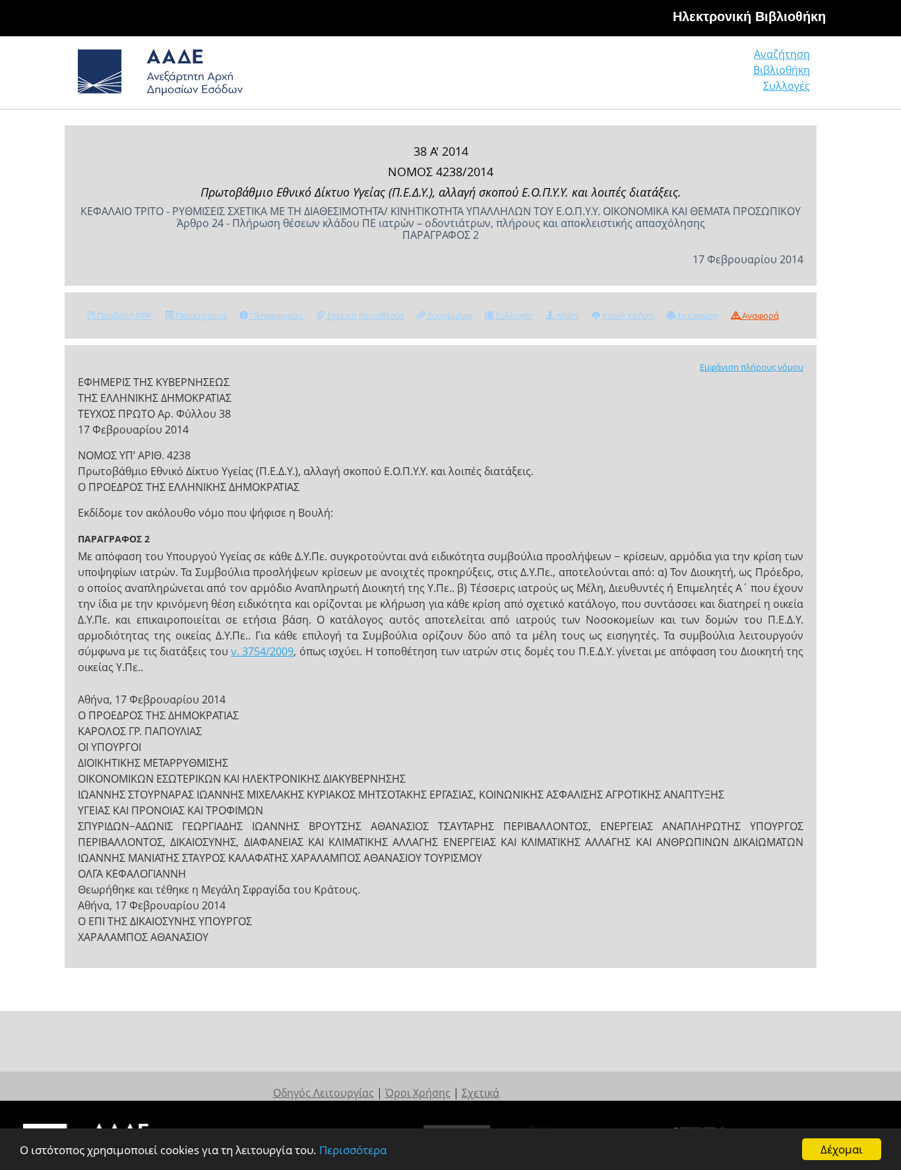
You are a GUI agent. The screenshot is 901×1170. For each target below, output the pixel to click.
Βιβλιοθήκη (781, 70)
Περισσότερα (353, 1149)
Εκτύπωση (696, 315)
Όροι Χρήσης (417, 1093)
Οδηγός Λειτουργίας (323, 1093)
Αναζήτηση (782, 54)
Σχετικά (480, 1093)
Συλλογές (786, 86)
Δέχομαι (842, 1149)
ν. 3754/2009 (262, 651)
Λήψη (566, 315)
